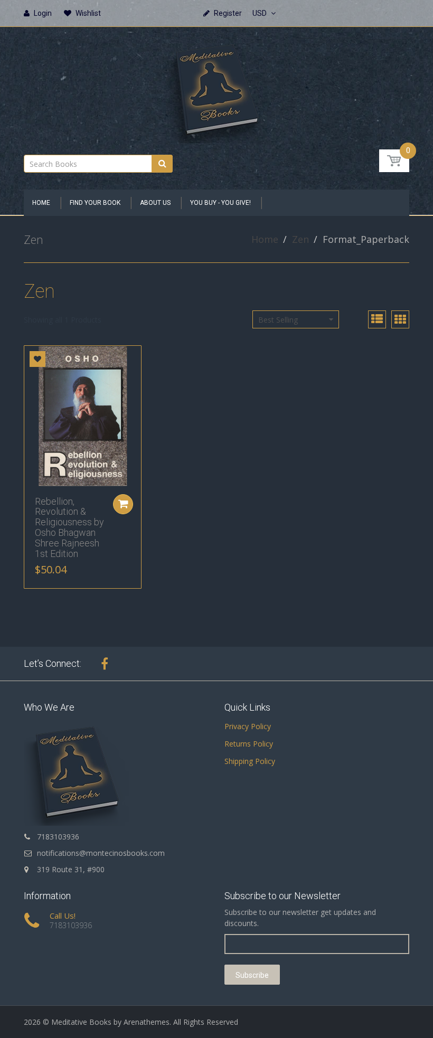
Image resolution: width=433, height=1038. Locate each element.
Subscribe (252, 975)
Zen (300, 239)
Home (264, 239)
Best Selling (278, 320)
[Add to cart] (123, 504)
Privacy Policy (247, 726)
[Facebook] (104, 664)
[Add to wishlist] (37, 359)
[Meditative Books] (216, 87)
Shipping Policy (249, 761)
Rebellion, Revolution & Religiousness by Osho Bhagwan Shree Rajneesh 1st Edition (69, 527)
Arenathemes (147, 1022)
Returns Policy (248, 744)
